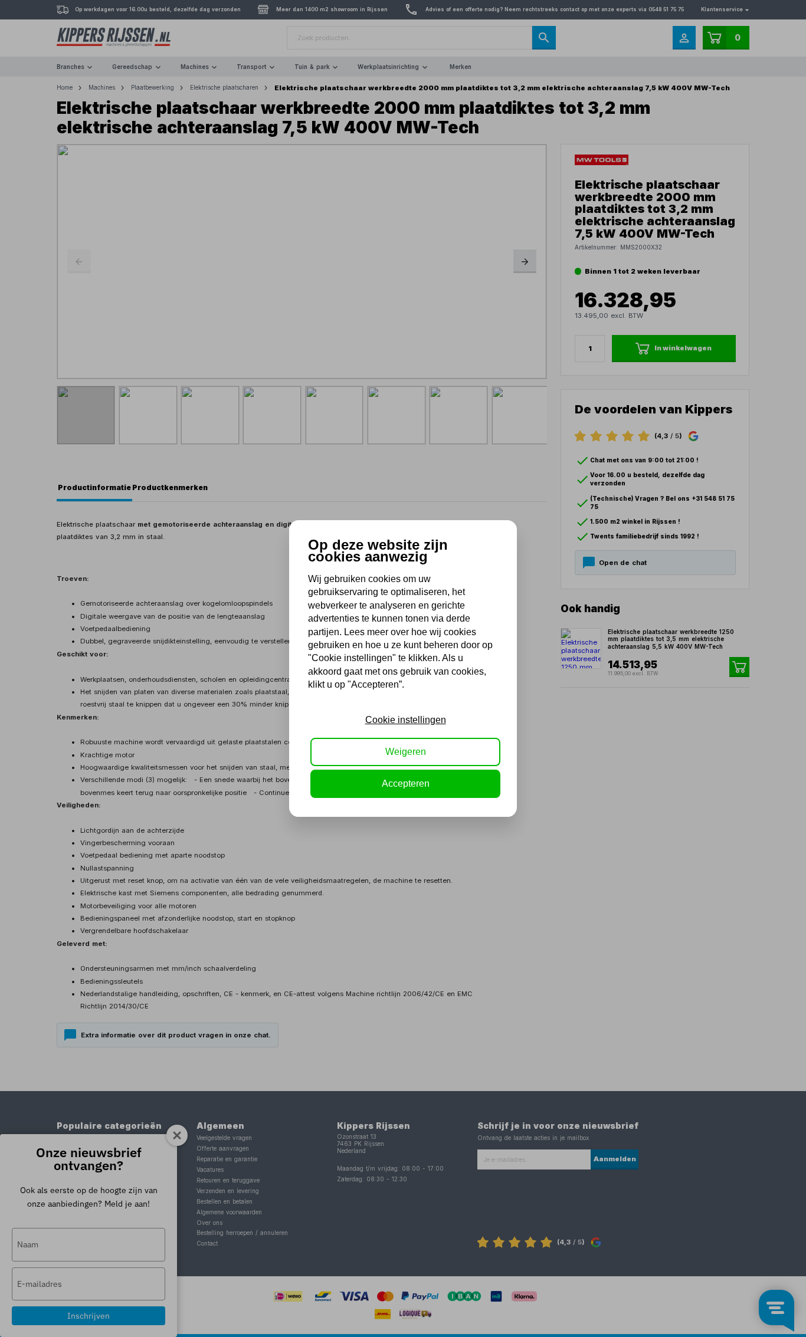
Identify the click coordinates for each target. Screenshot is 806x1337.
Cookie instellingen (405, 720)
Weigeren (405, 752)
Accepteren (406, 783)
